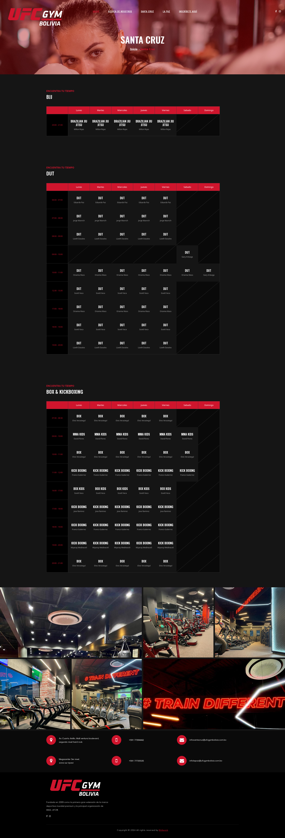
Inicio (96, 11)
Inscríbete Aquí (188, 11)
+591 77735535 (136, 760)
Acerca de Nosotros (120, 11)
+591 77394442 (136, 740)
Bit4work (163, 830)
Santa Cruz (147, 11)
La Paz (166, 11)
